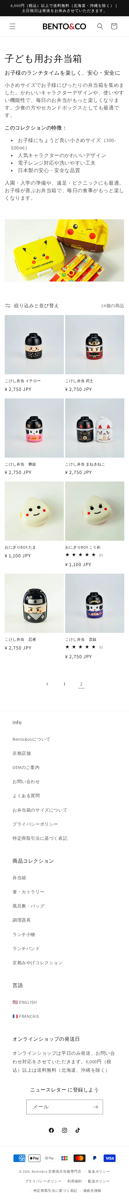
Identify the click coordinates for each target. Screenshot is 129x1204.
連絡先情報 (92, 1190)
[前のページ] (47, 684)
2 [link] (81, 684)
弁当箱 (19, 878)
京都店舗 (22, 753)
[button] (12, 26)
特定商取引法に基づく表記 (40, 838)
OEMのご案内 (26, 767)
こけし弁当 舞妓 (20, 464)
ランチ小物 (24, 934)
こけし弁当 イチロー (23, 380)
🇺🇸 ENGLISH (25, 1002)
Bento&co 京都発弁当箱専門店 (56, 1171)
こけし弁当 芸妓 (81, 639)
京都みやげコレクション (38, 962)
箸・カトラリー (28, 892)
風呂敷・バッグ (28, 906)
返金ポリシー (99, 1171)
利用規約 (74, 1181)
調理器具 (22, 920)
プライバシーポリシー (35, 824)
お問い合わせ (26, 781)
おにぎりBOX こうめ (83, 547)
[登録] (96, 1107)
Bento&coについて (31, 739)
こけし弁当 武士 (79, 380)
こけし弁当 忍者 (20, 639)
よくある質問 (26, 795)
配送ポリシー (99, 1181)
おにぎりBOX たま (20, 547)
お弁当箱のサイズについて (40, 810)
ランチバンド (26, 948)
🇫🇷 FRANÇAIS (26, 1016)
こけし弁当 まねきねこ (85, 464)
